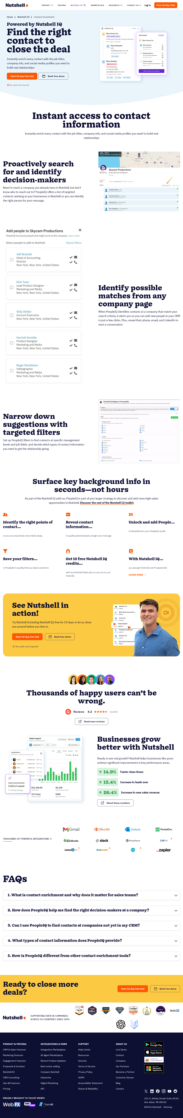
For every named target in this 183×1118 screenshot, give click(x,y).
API (42, 1088)
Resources (83, 1055)
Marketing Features (13, 1055)
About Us (121, 1044)
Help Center (84, 1049)
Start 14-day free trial (22, 76)
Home (10, 16)
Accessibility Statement (90, 1083)
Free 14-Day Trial (166, 5)
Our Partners (122, 1066)
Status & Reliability (88, 1088)
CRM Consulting (11, 1077)
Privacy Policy (85, 1071)
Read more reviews (94, 721)
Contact (120, 1055)
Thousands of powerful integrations (26, 838)
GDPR (81, 1077)
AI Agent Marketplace (52, 1055)
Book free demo (56, 76)
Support (83, 1044)
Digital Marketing (49, 1083)
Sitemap (167, 1107)
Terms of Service (86, 1066)
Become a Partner (125, 1071)
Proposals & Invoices (14, 1066)
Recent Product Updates (53, 1060)
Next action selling (50, 1066)
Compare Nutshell (50, 1071)
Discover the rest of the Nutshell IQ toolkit (107, 503)
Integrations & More (54, 1044)
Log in (148, 5)
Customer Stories (125, 1077)
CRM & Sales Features (14, 1049)
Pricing (6, 1088)
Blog (118, 1083)
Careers (120, 1088)
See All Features (11, 1083)
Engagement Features (14, 1060)
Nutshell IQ (23, 16)
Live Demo (121, 1049)
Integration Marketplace (53, 1049)
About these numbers (118, 802)
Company (121, 1060)
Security (82, 1060)
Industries (46, 1077)
